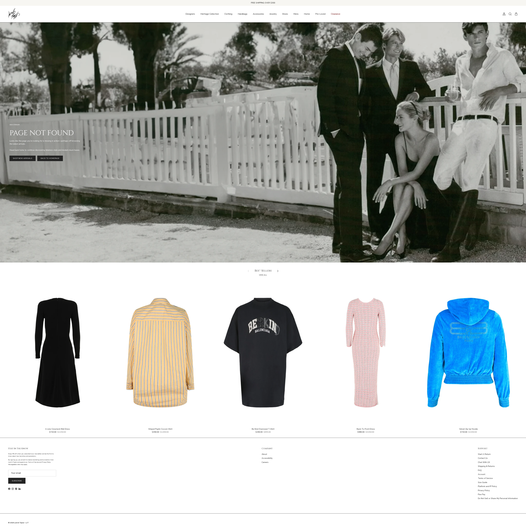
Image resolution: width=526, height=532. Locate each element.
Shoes (285, 14)
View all (263, 275)
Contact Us (483, 458)
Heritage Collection (209, 14)
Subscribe (17, 481)
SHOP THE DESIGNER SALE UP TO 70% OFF (263, 3)
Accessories (258, 14)
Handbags (242, 14)
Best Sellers (263, 271)
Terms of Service (485, 478)
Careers (265, 462)
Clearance (335, 14)
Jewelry (273, 14)
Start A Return (484, 454)
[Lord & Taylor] (14, 14)
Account (481, 474)
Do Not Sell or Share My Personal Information (498, 498)
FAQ (480, 470)
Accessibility (267, 458)
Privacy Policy (484, 490)
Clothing (228, 14)
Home (307, 14)
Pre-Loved (320, 14)
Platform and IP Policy (487, 486)
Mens (295, 14)
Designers (190, 14)
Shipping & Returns (486, 466)
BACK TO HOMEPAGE (50, 158)
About (264, 454)
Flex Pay (481, 494)
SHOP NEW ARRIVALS (22, 158)
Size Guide (482, 482)
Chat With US (484, 462)
